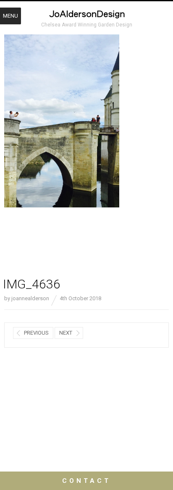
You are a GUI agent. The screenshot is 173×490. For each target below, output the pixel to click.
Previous (36, 333)
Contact (86, 481)
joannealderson (30, 298)
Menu (10, 16)
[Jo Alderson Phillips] (86, 15)
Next (65, 333)
